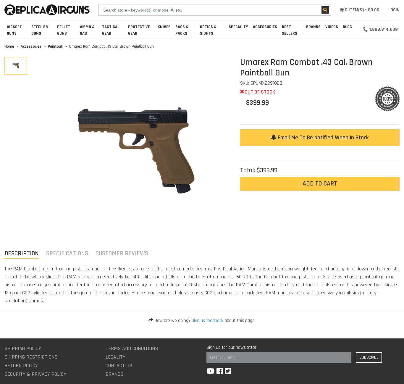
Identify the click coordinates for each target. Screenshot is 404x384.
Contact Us (119, 365)
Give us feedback (207, 320)
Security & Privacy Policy (35, 374)
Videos (331, 27)
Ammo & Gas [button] (87, 30)
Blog (347, 27)
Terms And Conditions (132, 348)
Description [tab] (21, 253)
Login (394, 10)
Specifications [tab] (67, 253)
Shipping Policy (22, 348)
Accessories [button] (265, 27)
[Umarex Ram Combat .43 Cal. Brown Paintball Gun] (15, 66)
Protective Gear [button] (139, 30)
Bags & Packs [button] (181, 30)
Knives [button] (164, 27)
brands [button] (313, 27)
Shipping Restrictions (30, 357)
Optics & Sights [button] (208, 30)
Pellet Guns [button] (63, 30)
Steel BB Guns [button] (39, 30)
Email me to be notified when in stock (322, 137)
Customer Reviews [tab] (122, 253)
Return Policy (21, 365)
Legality (115, 357)
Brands (114, 374)
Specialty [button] (238, 27)
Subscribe (369, 357)
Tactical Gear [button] (110, 30)
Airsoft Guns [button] (14, 30)
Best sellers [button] (289, 30)
